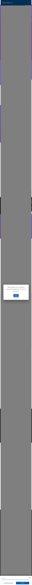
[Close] (30, 578)
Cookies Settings (8, 583)
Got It (22, 583)
